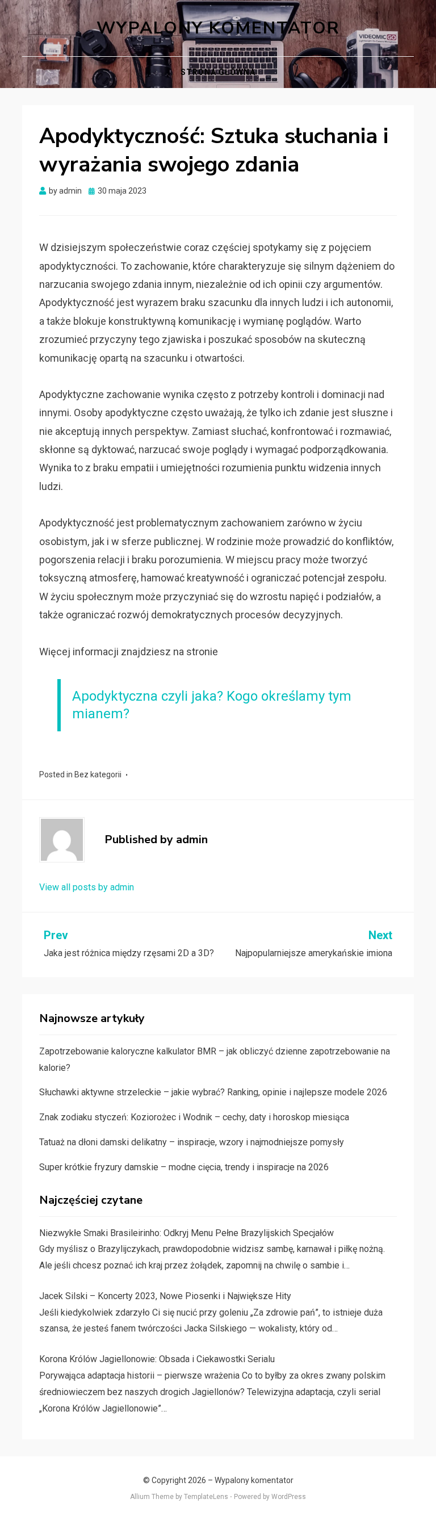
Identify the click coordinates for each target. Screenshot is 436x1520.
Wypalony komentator (218, 28)
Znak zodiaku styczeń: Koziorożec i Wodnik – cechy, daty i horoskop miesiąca (194, 1117)
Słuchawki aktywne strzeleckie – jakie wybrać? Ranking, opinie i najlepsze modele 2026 (213, 1092)
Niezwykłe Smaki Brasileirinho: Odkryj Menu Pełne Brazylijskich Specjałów (186, 1233)
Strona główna (218, 72)
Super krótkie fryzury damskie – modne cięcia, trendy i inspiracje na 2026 (184, 1167)
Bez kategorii (97, 774)
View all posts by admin (86, 887)
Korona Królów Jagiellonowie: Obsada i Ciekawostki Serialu (157, 1359)
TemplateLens (206, 1497)
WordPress (288, 1497)
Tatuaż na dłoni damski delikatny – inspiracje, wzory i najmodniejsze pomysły (191, 1142)
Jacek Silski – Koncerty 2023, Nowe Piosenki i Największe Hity (165, 1296)
